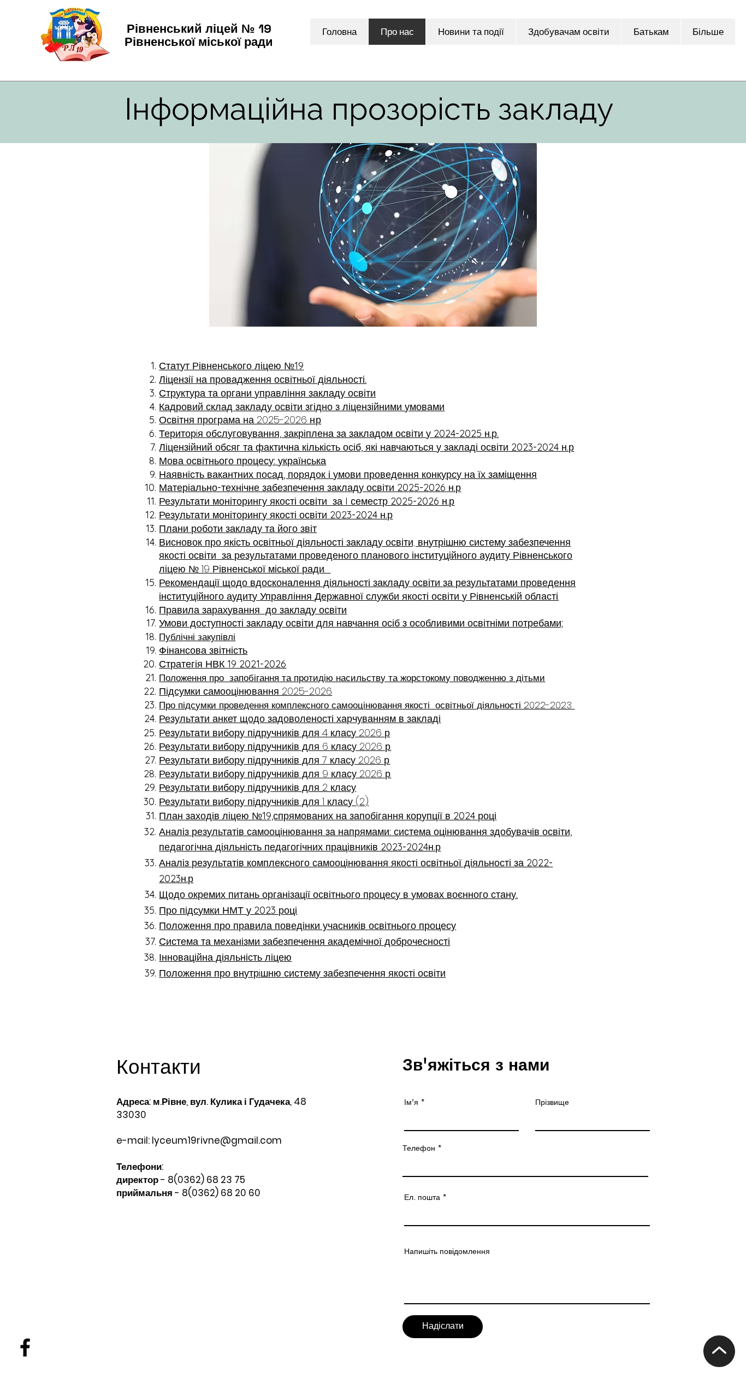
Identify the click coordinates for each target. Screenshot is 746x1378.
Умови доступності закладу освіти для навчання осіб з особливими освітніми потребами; (361, 623)
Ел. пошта (422, 1197)
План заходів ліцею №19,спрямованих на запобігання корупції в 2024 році (327, 815)
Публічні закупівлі (197, 636)
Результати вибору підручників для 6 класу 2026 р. (275, 746)
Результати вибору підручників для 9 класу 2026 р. (275, 773)
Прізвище (552, 1102)
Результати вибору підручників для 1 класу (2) (264, 801)
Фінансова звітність (203, 650)
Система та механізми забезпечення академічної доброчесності (304, 941)
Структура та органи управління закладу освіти (267, 393)
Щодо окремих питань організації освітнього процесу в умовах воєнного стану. (338, 894)
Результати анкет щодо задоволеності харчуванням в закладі (300, 718)
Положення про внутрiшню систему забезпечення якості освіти (302, 973)
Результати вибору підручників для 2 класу (257, 787)
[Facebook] (25, 1347)
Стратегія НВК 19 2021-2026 (222, 664)
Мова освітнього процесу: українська (242, 460)
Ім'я (411, 1102)
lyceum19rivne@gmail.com (217, 1140)
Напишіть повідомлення (447, 1251)
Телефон (418, 1148)
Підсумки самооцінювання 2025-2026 (245, 691)
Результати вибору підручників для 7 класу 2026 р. (274, 760)
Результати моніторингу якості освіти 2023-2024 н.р (276, 514)
